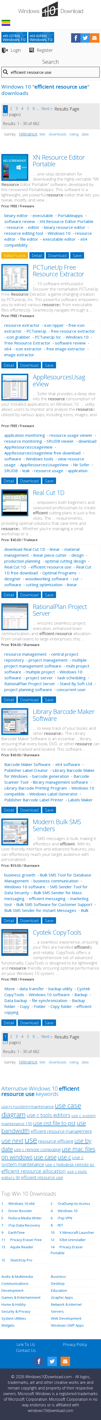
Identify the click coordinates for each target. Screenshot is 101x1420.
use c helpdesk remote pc (70, 1165)
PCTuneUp (36, 331)
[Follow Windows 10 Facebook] (76, 38)
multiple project (40, 671)
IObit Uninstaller (73, 1239)
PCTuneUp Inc (48, 337)
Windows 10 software (24, 886)
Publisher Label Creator (26, 770)
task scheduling (71, 677)
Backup (81, 994)
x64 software (67, 764)
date (85, 134)
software (12, 458)
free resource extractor (73, 331)
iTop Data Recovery (24, 1225)
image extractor (19, 354)
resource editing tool (23, 233)
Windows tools (39, 458)
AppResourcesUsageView (44, 464)
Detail (37, 255)
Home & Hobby (13, 1304)
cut (76, 578)
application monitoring (24, 435)
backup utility (60, 988)
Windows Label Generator (53, 794)
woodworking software (46, 578)
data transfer (31, 988)
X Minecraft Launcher (77, 1232)
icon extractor (29, 348)
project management (48, 660)
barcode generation (50, 776)
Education (59, 1290)
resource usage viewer (71, 435)
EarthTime (16, 1232)
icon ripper (54, 325)
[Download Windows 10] (50, 9)
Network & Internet (66, 1304)
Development (12, 1290)
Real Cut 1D (48, 492)
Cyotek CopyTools (57, 932)
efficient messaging (47, 898)
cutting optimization (44, 584)
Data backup (15, 1000)
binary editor (16, 215)
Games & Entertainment (20, 1297)
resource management (25, 654)
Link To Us (26, 1344)
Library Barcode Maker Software (64, 714)
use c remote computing (37, 1149)
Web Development (66, 1318)
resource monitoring (23, 441)
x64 (7, 348)
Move (9, 988)
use (31, 1140)
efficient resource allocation (33, 1171)
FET (60, 1225)
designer (12, 578)
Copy (24, 1006)
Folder (40, 1006)
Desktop (58, 1283)
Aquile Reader (21, 1247)
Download (57, 255)
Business (58, 1276)
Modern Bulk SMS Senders (57, 825)
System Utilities (13, 1318)
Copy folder (61, 1006)
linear (55, 549)
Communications (15, 1283)
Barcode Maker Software (27, 764)
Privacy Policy (75, 1344)
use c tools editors (48, 1115)
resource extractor (22, 325)
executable (43, 215)
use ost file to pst (54, 1123)
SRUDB (11, 470)
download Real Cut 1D (24, 549)
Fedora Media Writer (25, 1218)
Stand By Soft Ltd (76, 683)
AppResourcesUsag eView (59, 380)
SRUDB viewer (60, 441)
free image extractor (65, 348)
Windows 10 (59, 233)
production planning (22, 561)
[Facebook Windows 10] (39, 1361)
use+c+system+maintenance (27, 1106)
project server (39, 677)
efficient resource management (61, 1131)
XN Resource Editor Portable (59, 160)
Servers (57, 1311)
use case (45, 1157)
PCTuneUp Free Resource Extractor (58, 270)
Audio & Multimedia (17, 1276)
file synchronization (49, 1000)
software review (19, 221)
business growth (19, 875)
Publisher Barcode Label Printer (33, 799)
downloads (57, 134)
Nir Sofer (81, 464)
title (43, 134)
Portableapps (70, 215)
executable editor (59, 239)
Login (16, 50)
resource (15, 227)
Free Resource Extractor (27, 343)
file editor (29, 239)
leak (26, 470)
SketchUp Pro (21, 1260)
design (77, 555)
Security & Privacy (15, 1311)
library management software (60, 782)
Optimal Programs (59, 572)
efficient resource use (51, 567)
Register (45, 50)
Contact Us (26, 1350)
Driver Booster (20, 1210)
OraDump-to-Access (74, 1203)
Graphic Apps (62, 1297)
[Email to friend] (95, 38)
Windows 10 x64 (21, 1203)
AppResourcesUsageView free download (42, 453)
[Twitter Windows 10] (52, 1361)
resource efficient (55, 1141)
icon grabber (18, 337)
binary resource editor (64, 227)
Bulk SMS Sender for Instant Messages (40, 910)
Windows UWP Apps (67, 1325)
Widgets (8, 1325)
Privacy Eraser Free (26, 1239)
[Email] (65, 1361)
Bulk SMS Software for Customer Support (54, 904)
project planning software (28, 689)
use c (64, 1157)
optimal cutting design (65, 561)
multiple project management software (45, 663)
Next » (46, 108)
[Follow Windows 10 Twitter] (85, 38)
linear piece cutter (50, 555)
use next (12, 1140)
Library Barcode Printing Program (35, 788)
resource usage (48, 470)
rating (73, 134)
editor (33, 227)
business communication (55, 880)
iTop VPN (65, 1218)
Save (77, 255)
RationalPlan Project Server (60, 610)
